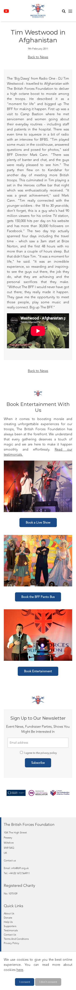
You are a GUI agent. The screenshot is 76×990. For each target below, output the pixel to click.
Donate (8, 918)
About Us (9, 913)
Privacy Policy (11, 943)
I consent (24, 982)
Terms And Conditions (16, 939)
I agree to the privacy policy (40, 753)
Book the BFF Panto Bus (38, 596)
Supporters (10, 926)
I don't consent (48, 982)
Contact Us (10, 935)
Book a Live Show (38, 522)
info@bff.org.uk (20, 868)
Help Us (8, 922)
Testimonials (11, 930)
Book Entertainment (38, 671)
